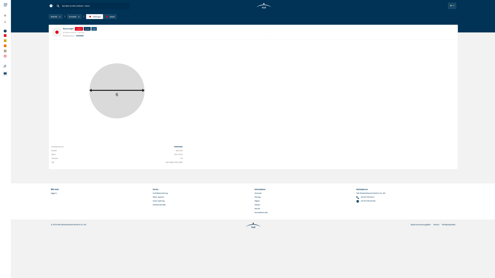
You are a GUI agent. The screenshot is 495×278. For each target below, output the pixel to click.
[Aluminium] (12, 40)
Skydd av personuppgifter (421, 224)
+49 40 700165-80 (367, 201)
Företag (258, 197)
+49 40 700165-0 (367, 197)
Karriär (257, 208)
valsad (112, 16)
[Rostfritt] (12, 35)
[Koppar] (12, 45)
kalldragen (97, 16)
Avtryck (436, 224)
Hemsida (258, 193)
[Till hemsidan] (264, 6)
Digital (257, 201)
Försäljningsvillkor (449, 224)
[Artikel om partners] (12, 66)
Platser (257, 204)
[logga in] (12, 21)
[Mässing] (12, 51)
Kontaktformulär (261, 212)
